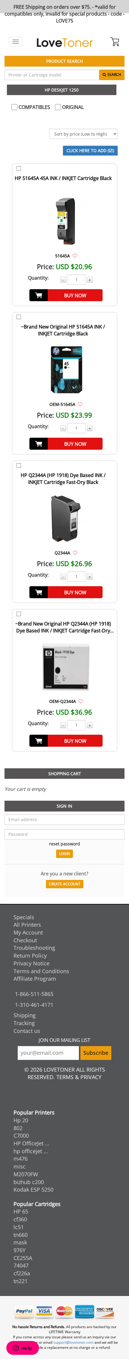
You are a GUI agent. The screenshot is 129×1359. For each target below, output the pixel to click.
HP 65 (21, 1211)
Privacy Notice (32, 963)
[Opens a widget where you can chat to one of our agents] (22, 1348)
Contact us (27, 1030)
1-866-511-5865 (34, 994)
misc (20, 1166)
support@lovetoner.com (73, 1342)
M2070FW (26, 1174)
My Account (28, 932)
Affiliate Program (35, 978)
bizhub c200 (29, 1182)
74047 (21, 1265)
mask (20, 1242)
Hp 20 (21, 1120)
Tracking (24, 1023)
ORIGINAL (72, 107)
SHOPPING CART (64, 773)
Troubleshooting (34, 947)
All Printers (27, 924)
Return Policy (30, 955)
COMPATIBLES (33, 107)
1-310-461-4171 (34, 1004)
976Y (20, 1250)
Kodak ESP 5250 (33, 1189)
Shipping (25, 1015)
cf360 (20, 1219)
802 (18, 1128)
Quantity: (38, 277)
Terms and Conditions (41, 971)
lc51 (19, 1227)
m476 (21, 1158)
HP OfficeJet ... (32, 1143)
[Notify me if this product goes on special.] (75, 255)
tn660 (21, 1234)
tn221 (21, 1281)
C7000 (21, 1135)
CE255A (23, 1258)
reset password (64, 844)
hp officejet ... (31, 1151)
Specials (24, 917)
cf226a (22, 1273)
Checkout (25, 940)
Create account (64, 883)
